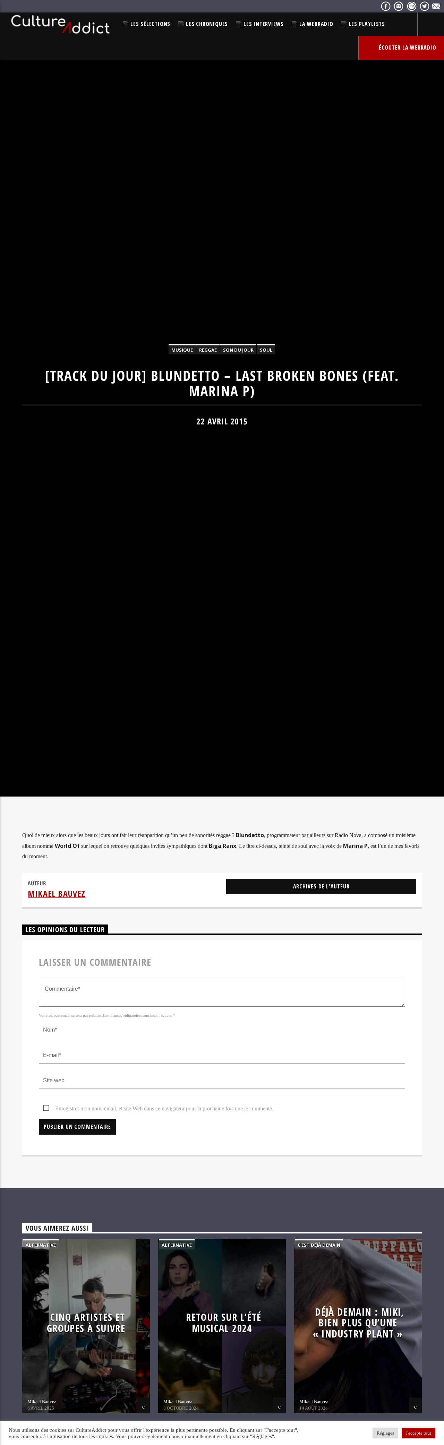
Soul (266, 382)
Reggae (208, 382)
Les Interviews (264, 24)
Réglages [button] (385, 1433)
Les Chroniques (207, 24)
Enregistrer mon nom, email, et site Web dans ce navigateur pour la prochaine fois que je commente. (164, 1177)
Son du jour (238, 382)
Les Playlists (367, 24)
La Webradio (316, 24)
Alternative (41, 1314)
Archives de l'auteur (321, 955)
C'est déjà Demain (319, 1314)
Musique (182, 382)
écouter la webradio (406, 47)
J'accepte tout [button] (418, 1433)
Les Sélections (150, 24)
